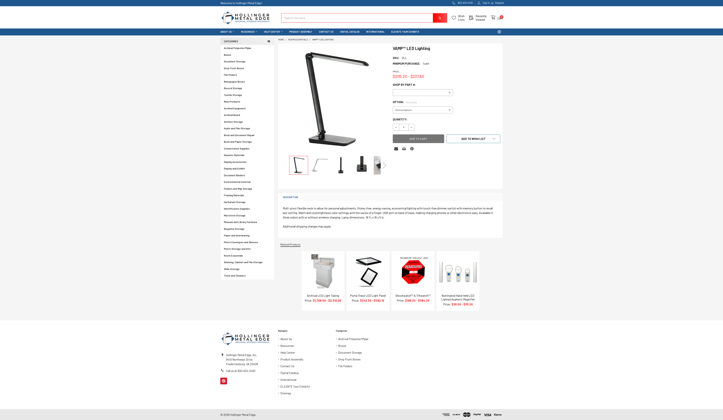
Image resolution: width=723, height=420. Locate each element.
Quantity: (400, 119)
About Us (226, 31)
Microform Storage (235, 215)
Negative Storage (234, 228)
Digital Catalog (349, 31)
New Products (232, 101)
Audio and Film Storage (237, 128)
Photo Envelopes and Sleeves (241, 242)
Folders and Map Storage (238, 188)
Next (384, 165)
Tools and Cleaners (235, 275)
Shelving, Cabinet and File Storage (243, 262)
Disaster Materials (234, 155)
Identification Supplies (237, 208)
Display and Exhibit (234, 168)
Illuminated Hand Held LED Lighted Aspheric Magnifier (458, 297)
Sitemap (285, 393)
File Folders (230, 74)
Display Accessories (235, 161)
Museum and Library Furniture (240, 222)
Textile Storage (233, 95)
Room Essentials (233, 255)
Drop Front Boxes (234, 68)
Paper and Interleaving (236, 235)
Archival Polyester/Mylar (237, 48)
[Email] (396, 148)
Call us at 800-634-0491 (240, 370)
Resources (248, 31)
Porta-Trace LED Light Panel (368, 295)
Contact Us (326, 31)
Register (499, 2)
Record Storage (233, 88)
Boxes (227, 54)
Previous (284, 165)
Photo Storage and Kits (237, 248)
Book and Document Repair (239, 135)
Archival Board (232, 114)
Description (290, 197)
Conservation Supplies (236, 148)
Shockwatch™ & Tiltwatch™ (412, 295)
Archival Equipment (235, 108)
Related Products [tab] (290, 244)
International (375, 31)
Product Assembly (300, 31)
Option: (405, 102)
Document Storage (235, 61)
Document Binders (234, 175)
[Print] (404, 148)
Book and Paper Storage (238, 141)
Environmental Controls (237, 181)
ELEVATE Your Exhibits (405, 31)
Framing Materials (234, 195)
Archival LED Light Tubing (323, 295)
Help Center (272, 31)
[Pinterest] (499, 31)
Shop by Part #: (404, 84)
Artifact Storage (233, 121)
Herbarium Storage (235, 202)
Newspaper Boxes (234, 81)
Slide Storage (231, 269)
